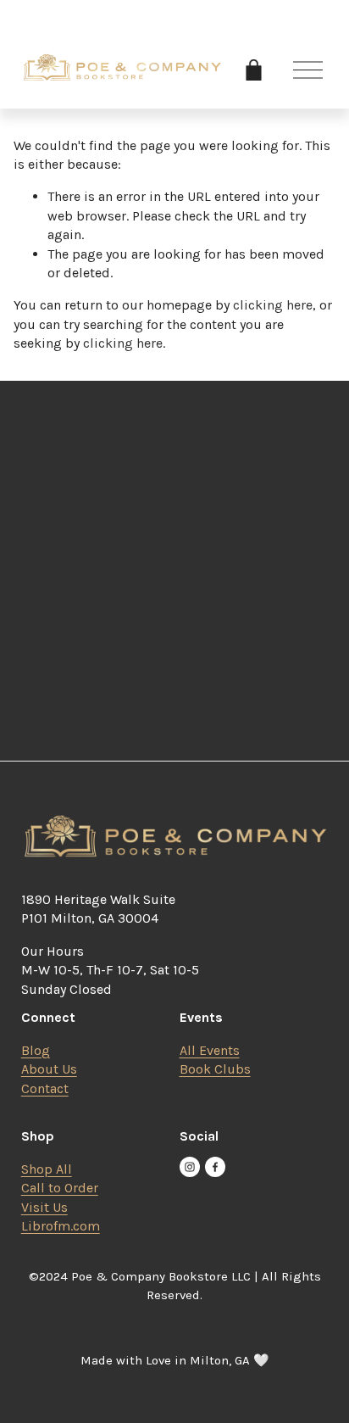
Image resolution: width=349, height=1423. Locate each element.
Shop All (46, 1169)
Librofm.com (60, 1226)
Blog (35, 1050)
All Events (210, 1050)
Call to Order (59, 1188)
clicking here (273, 305)
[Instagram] (190, 1167)
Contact (45, 1088)
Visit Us (44, 1207)
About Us (49, 1069)
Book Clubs (215, 1069)
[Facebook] (215, 1167)
